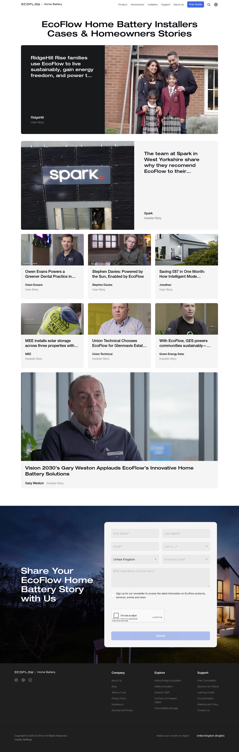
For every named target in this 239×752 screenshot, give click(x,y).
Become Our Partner (208, 686)
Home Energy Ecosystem (167, 680)
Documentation (205, 698)
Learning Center (205, 692)
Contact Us (203, 710)
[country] (216, 4)
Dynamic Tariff (161, 692)
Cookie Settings (23, 739)
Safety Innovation (163, 686)
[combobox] (186, 546)
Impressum (118, 704)
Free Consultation (206, 680)
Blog (114, 686)
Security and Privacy (122, 710)
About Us (117, 680)
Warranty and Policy (207, 704)
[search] (209, 4)
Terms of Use (119, 692)
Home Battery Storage (166, 708)
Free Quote (195, 4)
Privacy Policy (119, 698)
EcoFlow (39, 735)
